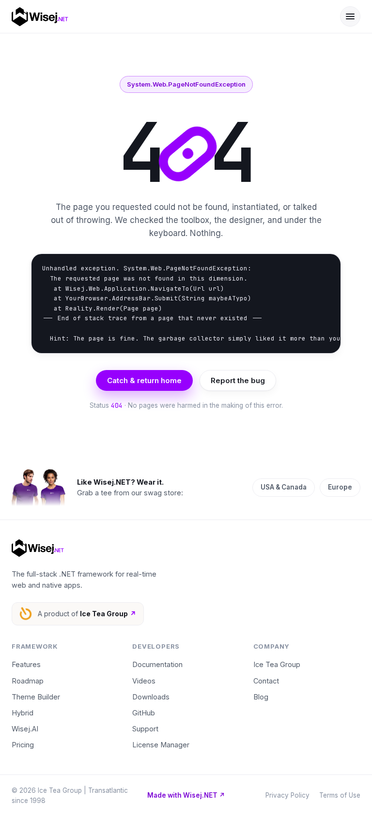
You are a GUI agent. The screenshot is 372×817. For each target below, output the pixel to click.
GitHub (143, 713)
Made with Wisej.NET (186, 795)
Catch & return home (144, 380)
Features (26, 664)
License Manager (160, 745)
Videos (143, 681)
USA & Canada (284, 487)
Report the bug (238, 380)
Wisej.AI (25, 729)
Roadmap (28, 681)
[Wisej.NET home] (169, 16)
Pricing (23, 745)
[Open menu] (350, 16)
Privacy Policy (287, 795)
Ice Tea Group (276, 664)
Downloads (151, 697)
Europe (340, 487)
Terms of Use (339, 795)
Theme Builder (36, 697)
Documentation (157, 664)
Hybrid (22, 713)
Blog (260, 697)
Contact (266, 681)
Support (145, 729)
